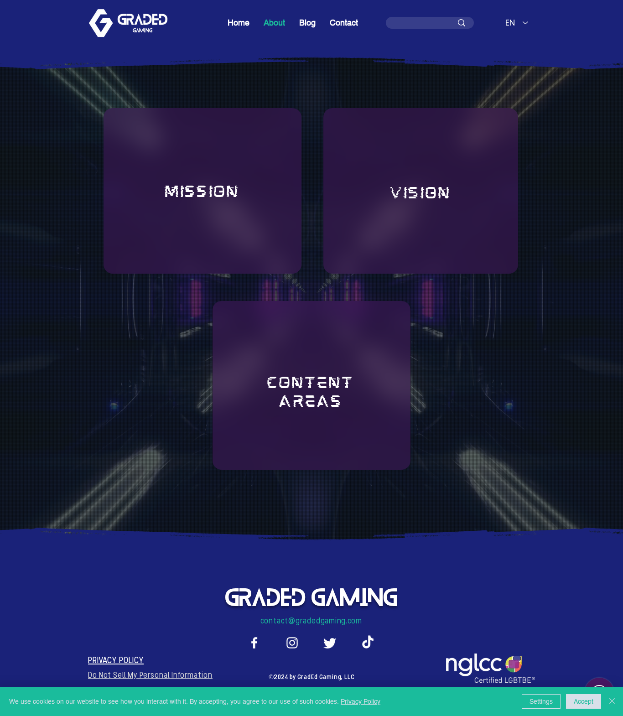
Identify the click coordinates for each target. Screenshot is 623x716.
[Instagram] (292, 642)
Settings (541, 701)
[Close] (612, 701)
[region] (202, 191)
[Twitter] (329, 642)
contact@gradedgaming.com (311, 621)
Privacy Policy (360, 701)
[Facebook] (254, 642)
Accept (583, 701)
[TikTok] (367, 642)
